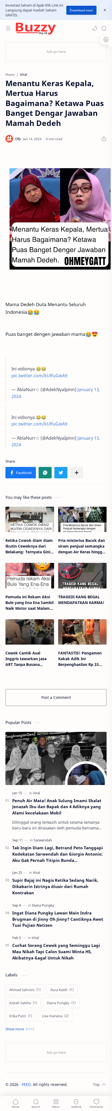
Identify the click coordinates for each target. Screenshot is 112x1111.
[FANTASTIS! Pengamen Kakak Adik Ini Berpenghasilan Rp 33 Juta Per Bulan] (82, 632)
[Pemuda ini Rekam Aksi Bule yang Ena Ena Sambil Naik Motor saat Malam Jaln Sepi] (29, 575)
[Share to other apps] (76, 472)
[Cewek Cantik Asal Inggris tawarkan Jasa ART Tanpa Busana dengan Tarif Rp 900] (29, 632)
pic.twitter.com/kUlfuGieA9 (39, 376)
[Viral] (36, 792)
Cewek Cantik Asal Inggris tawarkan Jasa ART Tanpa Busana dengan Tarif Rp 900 (25, 658)
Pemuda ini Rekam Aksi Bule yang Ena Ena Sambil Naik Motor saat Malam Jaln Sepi (29, 602)
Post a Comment (56, 697)
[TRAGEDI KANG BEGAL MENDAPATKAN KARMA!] (82, 575)
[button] (95, 28)
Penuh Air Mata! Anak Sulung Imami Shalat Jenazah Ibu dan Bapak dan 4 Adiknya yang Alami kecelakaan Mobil (56, 807)
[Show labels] (20, 1029)
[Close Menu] (105, 10)
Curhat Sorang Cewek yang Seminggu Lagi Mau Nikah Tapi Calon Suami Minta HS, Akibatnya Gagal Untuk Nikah (56, 952)
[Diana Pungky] (43, 905)
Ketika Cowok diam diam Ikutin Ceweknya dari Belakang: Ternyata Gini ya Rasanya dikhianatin (29, 546)
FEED (26, 1084)
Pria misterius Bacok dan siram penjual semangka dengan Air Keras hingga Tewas (81, 546)
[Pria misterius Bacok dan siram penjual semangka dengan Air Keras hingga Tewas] (82, 519)
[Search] (104, 28)
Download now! (81, 10)
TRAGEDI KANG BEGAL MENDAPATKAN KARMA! (81, 599)
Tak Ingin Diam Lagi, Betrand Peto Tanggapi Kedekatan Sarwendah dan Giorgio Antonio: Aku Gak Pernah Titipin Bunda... (57, 854)
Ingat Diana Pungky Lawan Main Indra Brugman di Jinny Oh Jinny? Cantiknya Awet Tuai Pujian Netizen (57, 919)
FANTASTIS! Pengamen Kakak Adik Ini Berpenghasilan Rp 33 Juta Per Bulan (80, 658)
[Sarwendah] (43, 840)
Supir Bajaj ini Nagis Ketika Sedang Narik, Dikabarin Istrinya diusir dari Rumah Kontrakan (55, 886)
